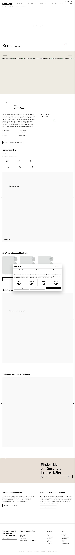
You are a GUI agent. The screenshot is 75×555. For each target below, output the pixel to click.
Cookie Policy (36, 551)
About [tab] (54, 269)
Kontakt (62, 541)
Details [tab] (37, 269)
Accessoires (49, 543)
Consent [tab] (21, 269)
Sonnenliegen (49, 538)
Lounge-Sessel (49, 537)
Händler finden (64, 534)
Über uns (63, 535)
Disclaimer (43, 551)
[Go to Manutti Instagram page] (32, 540)
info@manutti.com (23, 540)
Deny (22, 288)
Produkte (19, 3)
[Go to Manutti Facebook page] (30, 540)
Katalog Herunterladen (65, 543)
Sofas (10, 6)
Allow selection (37, 288)
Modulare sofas (15, 6)
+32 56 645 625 (23, 538)
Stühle (48, 534)
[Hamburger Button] (71, 3)
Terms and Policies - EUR (52, 551)
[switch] (31, 284)
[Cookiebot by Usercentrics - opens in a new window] (56, 266)
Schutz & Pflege (64, 538)
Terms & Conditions (20, 551)
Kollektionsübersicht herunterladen (12, 142)
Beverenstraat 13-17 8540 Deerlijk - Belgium (24, 535)
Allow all (53, 288)
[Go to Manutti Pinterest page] (33, 540)
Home (3, 6)
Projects (54, 3)
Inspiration (43, 3)
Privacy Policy (29, 551)
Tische (48, 540)
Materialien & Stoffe (65, 537)
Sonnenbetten (49, 541)
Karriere (62, 540)
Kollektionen (31, 3)
